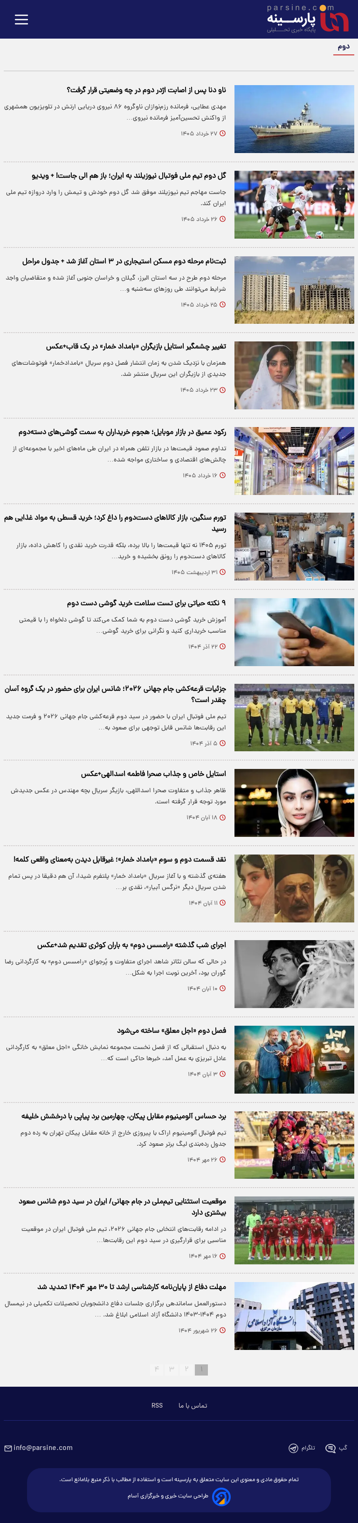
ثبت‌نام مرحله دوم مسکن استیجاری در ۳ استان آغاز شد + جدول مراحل (124, 261)
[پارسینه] (303, 20)
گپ (343, 1448)
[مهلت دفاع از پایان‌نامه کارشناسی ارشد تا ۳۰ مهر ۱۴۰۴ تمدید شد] (294, 1316)
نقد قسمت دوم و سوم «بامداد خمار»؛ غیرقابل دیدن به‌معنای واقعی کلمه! (120, 860)
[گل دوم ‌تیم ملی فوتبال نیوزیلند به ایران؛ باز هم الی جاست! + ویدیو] (294, 205)
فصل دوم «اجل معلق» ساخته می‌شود (171, 1031)
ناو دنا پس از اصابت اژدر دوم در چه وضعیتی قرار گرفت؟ (146, 90)
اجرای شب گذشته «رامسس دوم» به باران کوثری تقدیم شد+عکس (131, 945)
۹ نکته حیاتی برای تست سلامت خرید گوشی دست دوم (146, 603)
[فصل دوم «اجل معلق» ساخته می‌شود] (294, 1060)
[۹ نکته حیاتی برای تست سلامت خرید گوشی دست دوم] (294, 632)
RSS (157, 1406)
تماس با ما (193, 1406)
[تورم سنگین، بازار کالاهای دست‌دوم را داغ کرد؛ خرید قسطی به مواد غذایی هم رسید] (294, 547)
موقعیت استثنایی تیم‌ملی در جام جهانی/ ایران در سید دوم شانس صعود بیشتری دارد (122, 1207)
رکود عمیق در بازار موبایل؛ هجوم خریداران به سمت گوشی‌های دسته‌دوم (122, 432)
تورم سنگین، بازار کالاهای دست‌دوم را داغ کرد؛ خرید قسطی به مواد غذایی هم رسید (115, 524)
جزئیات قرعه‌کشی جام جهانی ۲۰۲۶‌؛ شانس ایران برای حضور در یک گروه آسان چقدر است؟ (115, 695)
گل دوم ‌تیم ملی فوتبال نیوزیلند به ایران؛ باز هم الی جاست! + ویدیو (129, 176)
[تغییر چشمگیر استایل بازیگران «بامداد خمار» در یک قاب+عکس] (294, 375)
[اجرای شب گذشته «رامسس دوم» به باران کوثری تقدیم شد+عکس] (294, 974)
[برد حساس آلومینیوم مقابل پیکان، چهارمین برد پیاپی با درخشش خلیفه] (294, 1145)
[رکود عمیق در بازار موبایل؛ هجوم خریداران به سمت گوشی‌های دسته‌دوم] (294, 461)
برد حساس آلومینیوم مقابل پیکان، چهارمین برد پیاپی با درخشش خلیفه (123, 1116)
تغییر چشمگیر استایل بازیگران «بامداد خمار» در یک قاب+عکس (136, 347)
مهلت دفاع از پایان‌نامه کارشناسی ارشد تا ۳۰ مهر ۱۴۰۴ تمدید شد (131, 1287)
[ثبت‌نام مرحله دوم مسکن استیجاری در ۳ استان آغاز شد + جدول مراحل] (294, 290)
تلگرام (308, 1448)
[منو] (21, 20)
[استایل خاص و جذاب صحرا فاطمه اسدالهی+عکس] (294, 803)
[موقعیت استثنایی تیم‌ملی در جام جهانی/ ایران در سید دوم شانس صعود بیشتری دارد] (294, 1230)
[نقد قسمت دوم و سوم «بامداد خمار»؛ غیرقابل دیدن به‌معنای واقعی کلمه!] (294, 888)
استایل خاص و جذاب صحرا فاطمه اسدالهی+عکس (153, 774)
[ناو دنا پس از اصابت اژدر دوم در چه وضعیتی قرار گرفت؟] (294, 119)
